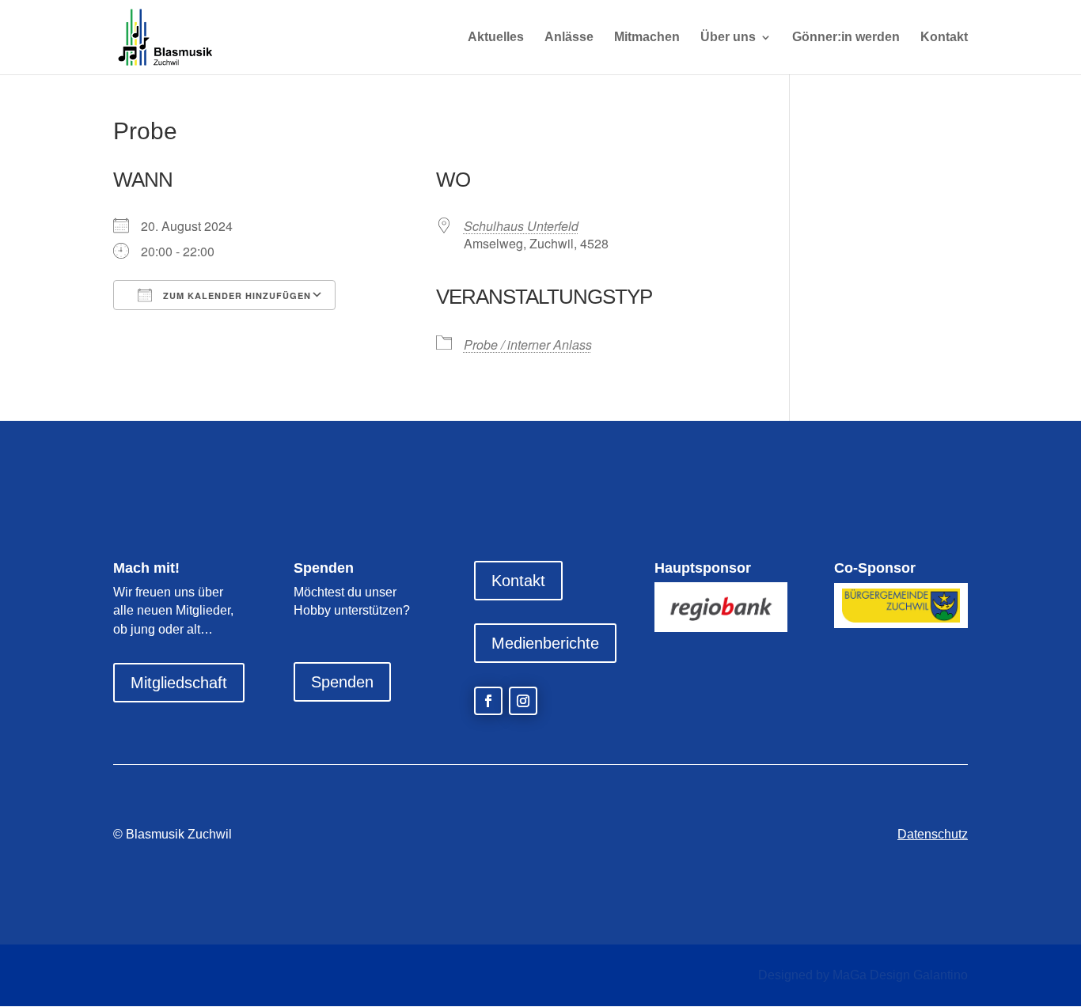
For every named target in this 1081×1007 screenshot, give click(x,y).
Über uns (728, 38)
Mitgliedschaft (179, 682)
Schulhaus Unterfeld (521, 226)
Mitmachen (647, 38)
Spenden (342, 682)
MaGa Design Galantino (900, 975)
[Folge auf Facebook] (488, 701)
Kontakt (944, 38)
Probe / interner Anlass (528, 344)
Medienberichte (545, 643)
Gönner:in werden (846, 38)
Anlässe (569, 38)
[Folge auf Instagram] (523, 701)
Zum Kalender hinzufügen (235, 295)
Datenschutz (932, 834)
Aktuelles (496, 38)
